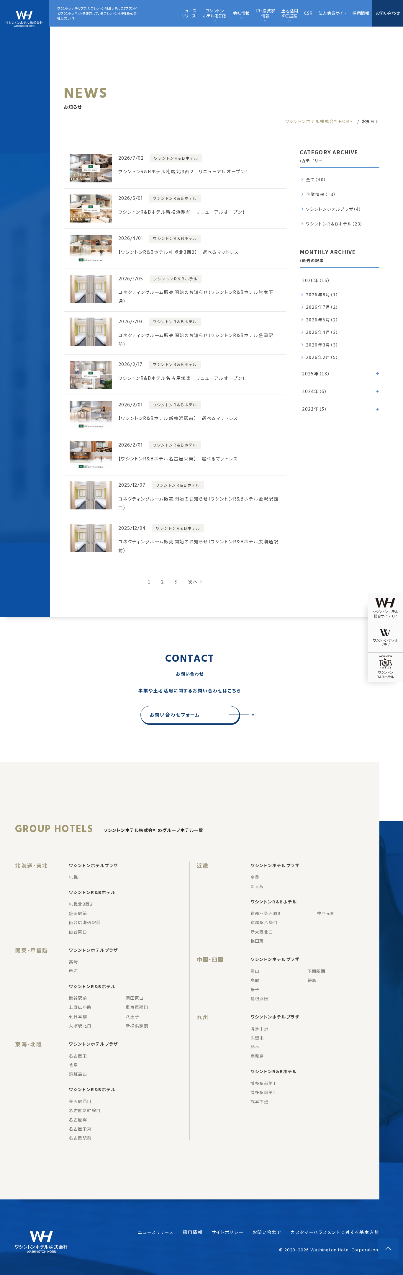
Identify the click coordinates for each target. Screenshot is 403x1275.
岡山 (255, 971)
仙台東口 (78, 932)
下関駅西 (316, 971)
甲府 (73, 971)
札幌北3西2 (81, 904)
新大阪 (257, 886)
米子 (255, 989)
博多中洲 (259, 1029)
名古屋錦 (78, 1119)
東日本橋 (78, 1016)
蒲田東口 (135, 998)
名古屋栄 (78, 1056)
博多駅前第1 (263, 1083)
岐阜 (73, 1065)
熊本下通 (259, 1101)
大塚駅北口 (80, 1026)
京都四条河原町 (266, 913)
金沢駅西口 (80, 1101)
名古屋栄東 (80, 1129)
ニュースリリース (156, 1232)
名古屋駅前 (80, 1138)
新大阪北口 (261, 932)
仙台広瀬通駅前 (85, 922)
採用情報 (193, 1232)
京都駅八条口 (264, 922)
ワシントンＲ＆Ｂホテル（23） (334, 224)
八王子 (132, 1016)
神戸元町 (326, 913)
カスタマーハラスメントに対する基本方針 (335, 1232)
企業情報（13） (321, 194)
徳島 (312, 980)
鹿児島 (257, 1056)
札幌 (73, 877)
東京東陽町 (137, 1007)
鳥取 (255, 980)
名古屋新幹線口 (85, 1110)
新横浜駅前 (137, 1026)
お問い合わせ (388, 13)
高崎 (73, 962)
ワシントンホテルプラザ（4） (334, 209)
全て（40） (316, 179)
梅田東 (257, 941)
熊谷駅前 (78, 998)
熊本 (255, 1047)
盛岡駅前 (78, 913)
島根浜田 (259, 998)
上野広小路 (80, 1007)
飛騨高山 (78, 1074)
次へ (193, 581)
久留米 (257, 1038)
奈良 (255, 877)
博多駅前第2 (263, 1092)
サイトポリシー (228, 1232)
